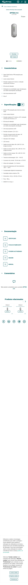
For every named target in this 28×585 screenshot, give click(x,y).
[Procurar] (21, 1)
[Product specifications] (22, 104)
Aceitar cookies (14, 572)
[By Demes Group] (7, 2)
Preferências (14, 579)
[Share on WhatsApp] (24, 321)
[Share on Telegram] (19, 321)
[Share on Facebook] (3, 321)
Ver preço (14, 54)
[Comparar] (12, 313)
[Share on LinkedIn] (9, 321)
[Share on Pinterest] (14, 321)
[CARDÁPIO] (25, 1)
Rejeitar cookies (14, 576)
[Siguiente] (25, 301)
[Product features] (19, 104)
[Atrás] (23, 301)
